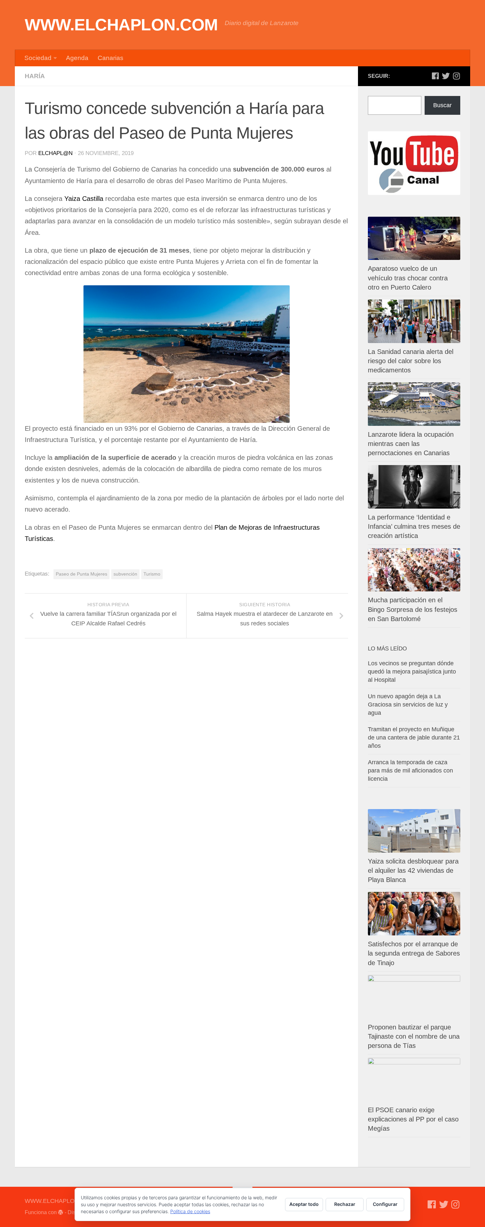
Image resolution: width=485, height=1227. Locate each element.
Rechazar (344, 1204)
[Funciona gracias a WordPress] (60, 1212)
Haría (35, 76)
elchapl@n (55, 153)
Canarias (110, 57)
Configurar (385, 1204)
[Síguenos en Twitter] (446, 76)
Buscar (442, 105)
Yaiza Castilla (83, 198)
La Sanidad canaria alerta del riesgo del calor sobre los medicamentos (410, 361)
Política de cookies (190, 1211)
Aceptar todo (304, 1204)
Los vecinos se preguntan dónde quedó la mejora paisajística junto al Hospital (412, 671)
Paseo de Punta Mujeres (81, 574)
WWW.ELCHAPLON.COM (121, 25)
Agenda (77, 57)
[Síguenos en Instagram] (456, 76)
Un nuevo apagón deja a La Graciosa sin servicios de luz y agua (408, 704)
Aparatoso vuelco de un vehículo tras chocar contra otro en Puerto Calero (408, 278)
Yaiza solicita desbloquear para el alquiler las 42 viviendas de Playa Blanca (413, 870)
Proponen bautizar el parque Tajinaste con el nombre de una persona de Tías (414, 1036)
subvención (125, 574)
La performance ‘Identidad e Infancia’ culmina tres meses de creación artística (414, 526)
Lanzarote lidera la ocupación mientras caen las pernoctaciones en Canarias (411, 443)
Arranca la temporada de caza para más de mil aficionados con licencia (410, 770)
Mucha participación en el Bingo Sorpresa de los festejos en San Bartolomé (412, 609)
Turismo (152, 574)
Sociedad (37, 57)
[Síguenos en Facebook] (435, 76)
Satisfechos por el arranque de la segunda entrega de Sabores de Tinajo (414, 953)
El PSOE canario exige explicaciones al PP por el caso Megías (413, 1119)
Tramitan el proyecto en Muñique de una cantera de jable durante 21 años (414, 737)
